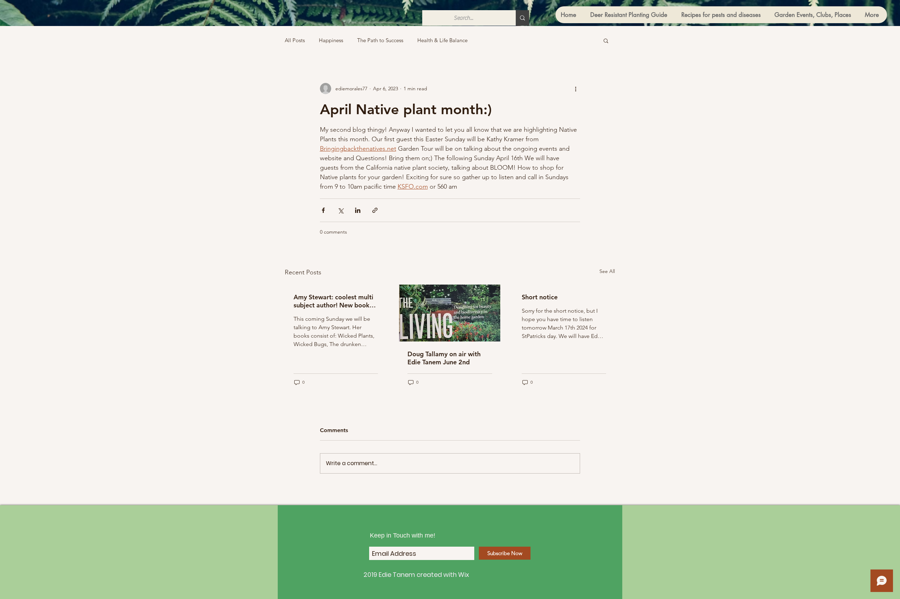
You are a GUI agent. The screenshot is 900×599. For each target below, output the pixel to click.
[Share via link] (375, 210)
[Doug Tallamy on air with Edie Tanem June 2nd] (449, 313)
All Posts (295, 40)
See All (607, 271)
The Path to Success (380, 40)
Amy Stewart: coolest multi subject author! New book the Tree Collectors (333, 301)
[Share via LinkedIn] (357, 210)
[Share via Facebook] (323, 210)
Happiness (331, 40)
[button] (606, 40)
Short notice (540, 297)
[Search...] (522, 18)
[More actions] (576, 88)
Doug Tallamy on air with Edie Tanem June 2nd (444, 358)
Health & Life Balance (442, 40)
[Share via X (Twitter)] (340, 210)
